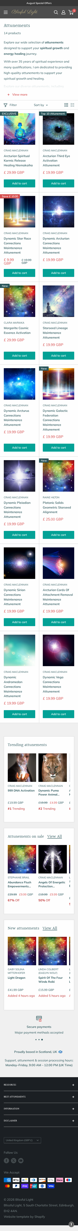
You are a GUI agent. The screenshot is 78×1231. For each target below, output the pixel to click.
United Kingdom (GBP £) (19, 1140)
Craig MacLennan (16, 150)
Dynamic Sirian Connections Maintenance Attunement (14, 597)
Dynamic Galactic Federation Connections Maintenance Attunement (55, 420)
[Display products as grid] (66, 105)
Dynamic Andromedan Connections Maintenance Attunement (13, 686)
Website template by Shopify (24, 1216)
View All (54, 836)
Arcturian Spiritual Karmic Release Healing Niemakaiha (18, 160)
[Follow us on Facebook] (6, 1160)
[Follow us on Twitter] (13, 1160)
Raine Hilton (51, 497)
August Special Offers (39, 3)
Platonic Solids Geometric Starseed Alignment (57, 507)
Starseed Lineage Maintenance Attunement (55, 332)
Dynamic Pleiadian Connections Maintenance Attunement (17, 510)
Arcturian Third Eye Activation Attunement (56, 160)
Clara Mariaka (14, 322)
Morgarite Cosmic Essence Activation (17, 330)
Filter (13, 105)
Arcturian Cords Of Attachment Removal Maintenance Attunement (58, 597)
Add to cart (19, 183)
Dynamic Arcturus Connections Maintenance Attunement (16, 418)
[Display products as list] (72, 105)
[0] (71, 12)
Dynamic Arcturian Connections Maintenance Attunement (56, 245)
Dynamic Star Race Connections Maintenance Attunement (17, 245)
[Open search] (56, 12)
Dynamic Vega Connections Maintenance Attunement (53, 684)
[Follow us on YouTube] (20, 1160)
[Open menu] (6, 12)
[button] (71, 1224)
